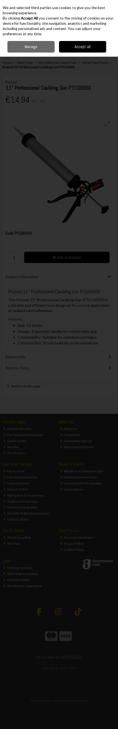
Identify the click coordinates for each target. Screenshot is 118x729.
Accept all (83, 47)
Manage (31, 47)
